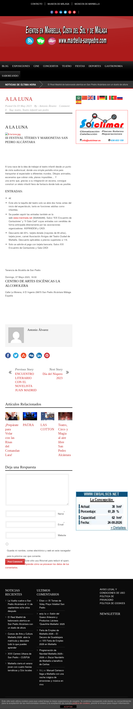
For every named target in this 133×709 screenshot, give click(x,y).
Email (61, 524)
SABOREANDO (10, 76)
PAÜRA (28, 425)
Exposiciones (21, 66)
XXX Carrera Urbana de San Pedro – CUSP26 (19, 655)
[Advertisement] (33, 155)
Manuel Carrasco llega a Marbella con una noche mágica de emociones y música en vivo (51, 677)
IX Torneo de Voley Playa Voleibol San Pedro (51, 604)
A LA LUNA (19, 99)
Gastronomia (114, 66)
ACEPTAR (68, 707)
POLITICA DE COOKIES (112, 603)
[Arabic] (79, 97)
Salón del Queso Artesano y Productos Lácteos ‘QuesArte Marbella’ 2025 (52, 619)
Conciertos (50, 66)
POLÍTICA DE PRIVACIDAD (107, 598)
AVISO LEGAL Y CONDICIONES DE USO (112, 591)
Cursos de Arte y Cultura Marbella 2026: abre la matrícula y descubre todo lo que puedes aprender (20, 640)
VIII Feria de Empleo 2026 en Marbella (51, 642)
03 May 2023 (24, 106)
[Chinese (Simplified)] (85, 97)
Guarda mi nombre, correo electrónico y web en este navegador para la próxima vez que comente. (38, 553)
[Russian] (120, 97)
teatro (18, 110)
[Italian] (108, 97)
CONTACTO (36, 3)
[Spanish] (79, 101)
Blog (5, 66)
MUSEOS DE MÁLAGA (58, 3)
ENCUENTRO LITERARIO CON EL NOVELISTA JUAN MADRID (26, 382)
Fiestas (80, 66)
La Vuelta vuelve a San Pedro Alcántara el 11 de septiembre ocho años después (20, 606)
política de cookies (81, 703)
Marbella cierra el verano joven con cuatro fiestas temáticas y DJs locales (20, 667)
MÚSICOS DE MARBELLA (87, 3)
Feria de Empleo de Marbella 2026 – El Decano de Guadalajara (51, 634)
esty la (42, 613)
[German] (102, 97)
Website (62, 535)
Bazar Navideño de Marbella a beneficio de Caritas (51, 661)
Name (61, 513)
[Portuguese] (114, 97)
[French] (96, 97)
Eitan (42, 600)
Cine (36, 66)
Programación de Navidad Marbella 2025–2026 (51, 653)
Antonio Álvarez (47, 106)
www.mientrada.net (22, 217)
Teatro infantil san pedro (35, 110)
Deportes (95, 66)
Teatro (66, 66)
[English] (91, 97)
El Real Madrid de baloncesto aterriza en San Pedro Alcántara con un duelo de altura (81, 84)
